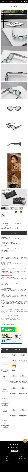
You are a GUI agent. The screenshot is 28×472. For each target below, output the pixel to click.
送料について (21, 460)
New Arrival (7, 454)
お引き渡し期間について (21, 458)
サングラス (5, 221)
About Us (7, 458)
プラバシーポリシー (21, 462)
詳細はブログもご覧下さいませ (6, 275)
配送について (21, 456)
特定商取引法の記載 (21, 454)
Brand (7, 456)
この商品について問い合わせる (5, 324)
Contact (7, 460)
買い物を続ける (13, 324)
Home (2, 221)
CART (22, 1)
